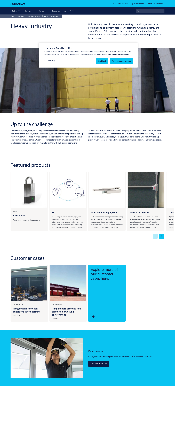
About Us (68, 11)
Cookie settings (49, 61)
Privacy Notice (123, 54)
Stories (41, 11)
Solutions (14, 11)
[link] (120, 4)
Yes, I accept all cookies (121, 61)
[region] (88, 55)
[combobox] (150, 11)
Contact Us (56, 11)
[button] (19, 11)
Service (28, 11)
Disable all (102, 61)
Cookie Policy (113, 54)
